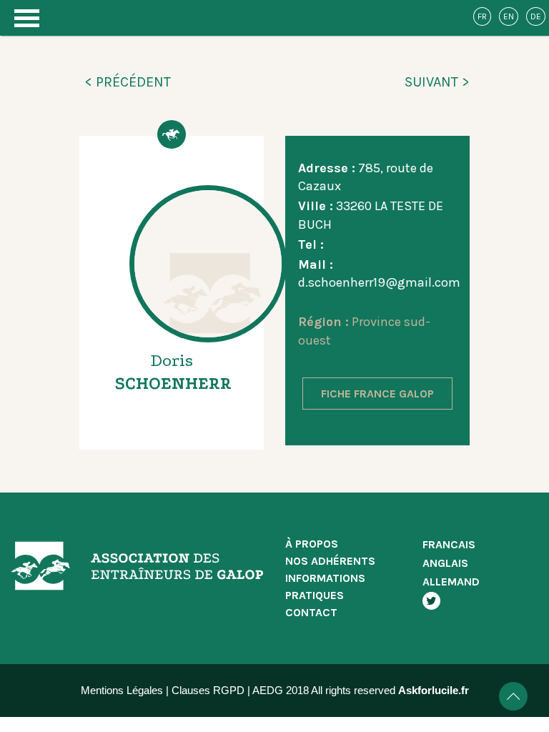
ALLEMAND (451, 581)
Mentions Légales (122, 690)
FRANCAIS (448, 544)
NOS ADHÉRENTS (330, 561)
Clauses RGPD (208, 690)
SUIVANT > (437, 82)
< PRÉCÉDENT (127, 82)
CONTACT (311, 612)
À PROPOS (311, 543)
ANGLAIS (445, 563)
